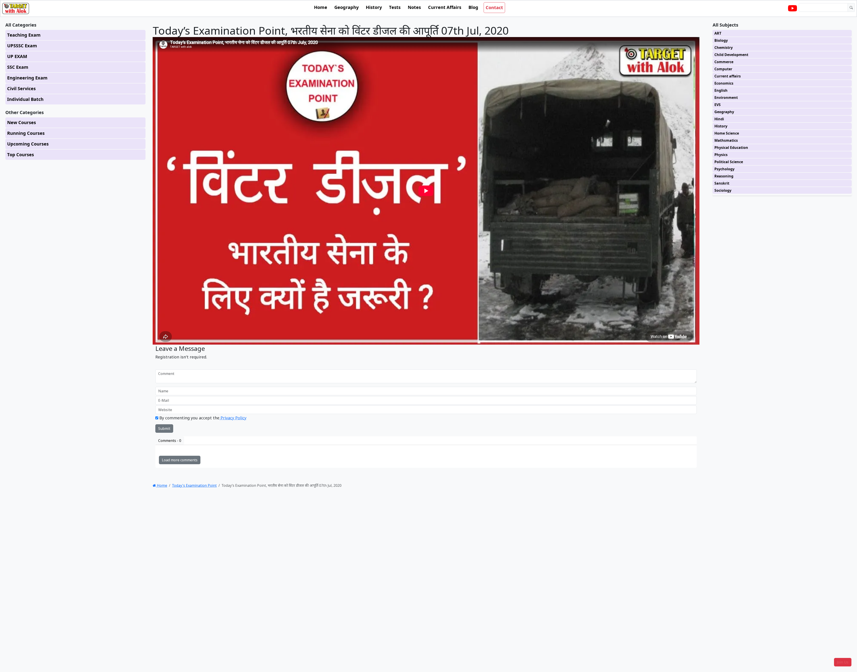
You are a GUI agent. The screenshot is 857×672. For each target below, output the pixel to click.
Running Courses (26, 133)
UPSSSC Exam (22, 46)
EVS (717, 104)
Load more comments (180, 460)
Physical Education (731, 147)
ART (717, 33)
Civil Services (21, 88)
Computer (723, 69)
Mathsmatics (726, 140)
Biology (721, 40)
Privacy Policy (232, 417)
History (374, 7)
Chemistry (723, 47)
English (721, 90)
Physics (721, 154)
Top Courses (20, 155)
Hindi (719, 119)
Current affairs (727, 76)
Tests (395, 7)
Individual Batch (25, 99)
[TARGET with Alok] (792, 8)
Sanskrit (721, 183)
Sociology (722, 190)
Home (320, 7)
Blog (473, 7)
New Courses (21, 122)
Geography (346, 7)
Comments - (169, 440)
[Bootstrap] (15, 8)
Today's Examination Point (194, 485)
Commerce (723, 61)
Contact (494, 7)
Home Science (726, 133)
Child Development (731, 54)
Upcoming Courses (28, 144)
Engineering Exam (27, 78)
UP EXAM (17, 56)
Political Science (728, 161)
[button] (842, 662)
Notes (414, 7)
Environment (726, 97)
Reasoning (723, 176)
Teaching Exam (24, 35)
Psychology (724, 168)
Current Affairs (444, 7)
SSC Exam (17, 67)
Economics (723, 83)
